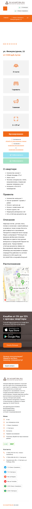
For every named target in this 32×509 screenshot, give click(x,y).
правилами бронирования (16, 145)
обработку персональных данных (16, 141)
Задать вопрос (10, 366)
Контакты (9, 431)
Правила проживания (12, 433)
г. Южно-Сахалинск (18, 17)
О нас (8, 419)
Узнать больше (12, 345)
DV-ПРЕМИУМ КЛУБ (12, 422)
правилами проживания (16, 149)
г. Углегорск (10, 428)
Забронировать (17, 155)
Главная (6, 17)
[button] (5, 43)
